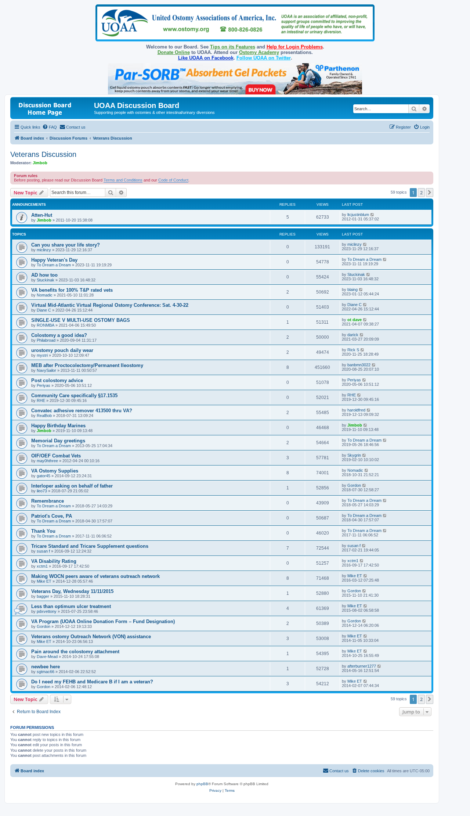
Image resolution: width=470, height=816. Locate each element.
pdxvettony (47, 611)
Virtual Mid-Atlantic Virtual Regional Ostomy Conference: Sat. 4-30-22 (109, 305)
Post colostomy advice (57, 380)
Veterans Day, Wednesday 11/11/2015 (72, 591)
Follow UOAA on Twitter (263, 58)
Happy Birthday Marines (58, 425)
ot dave (354, 319)
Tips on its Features (232, 47)
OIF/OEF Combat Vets (56, 456)
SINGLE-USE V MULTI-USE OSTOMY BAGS (80, 320)
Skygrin (354, 455)
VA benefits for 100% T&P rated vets (72, 290)
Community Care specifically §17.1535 (74, 395)
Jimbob (40, 163)
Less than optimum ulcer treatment (71, 606)
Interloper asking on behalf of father (72, 486)
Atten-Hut (41, 215)
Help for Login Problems (295, 47)
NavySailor (46, 370)
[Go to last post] (372, 214)
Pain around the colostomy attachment (75, 651)
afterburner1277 (361, 666)
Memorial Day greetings (58, 440)
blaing (352, 289)
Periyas (43, 385)
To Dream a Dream (54, 265)
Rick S (353, 350)
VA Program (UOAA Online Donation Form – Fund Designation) (103, 621)
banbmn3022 (358, 365)
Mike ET (44, 581)
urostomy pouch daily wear (62, 350)
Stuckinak (45, 280)
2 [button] (421, 192)
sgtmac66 (45, 671)
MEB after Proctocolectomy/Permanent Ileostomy (87, 365)
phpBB (202, 784)
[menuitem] (49, 127)
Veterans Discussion (43, 154)
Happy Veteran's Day (54, 260)
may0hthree (47, 461)
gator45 (43, 476)
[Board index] (53, 108)
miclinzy (44, 250)
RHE (41, 400)
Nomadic (45, 295)
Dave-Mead (47, 656)
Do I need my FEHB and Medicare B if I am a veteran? (92, 681)
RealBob (44, 415)
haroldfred (356, 410)
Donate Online (174, 52)
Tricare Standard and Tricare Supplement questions (89, 546)
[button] (429, 192)
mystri (42, 355)
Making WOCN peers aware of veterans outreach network (95, 576)
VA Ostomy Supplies (54, 471)
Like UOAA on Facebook (206, 58)
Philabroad (46, 340)
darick (352, 334)
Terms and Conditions (123, 180)
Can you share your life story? (65, 245)
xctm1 (42, 566)
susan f (43, 551)
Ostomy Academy (259, 52)
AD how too (44, 275)
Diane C (44, 310)
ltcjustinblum (358, 214)
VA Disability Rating (53, 561)
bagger (43, 596)
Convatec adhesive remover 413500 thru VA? (81, 410)
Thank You (43, 531)
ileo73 (42, 491)
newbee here (45, 666)
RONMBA (45, 325)
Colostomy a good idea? (59, 335)
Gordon (354, 485)
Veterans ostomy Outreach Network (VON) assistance (91, 636)
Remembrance (47, 501)
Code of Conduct (173, 180)
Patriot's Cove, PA (51, 516)
